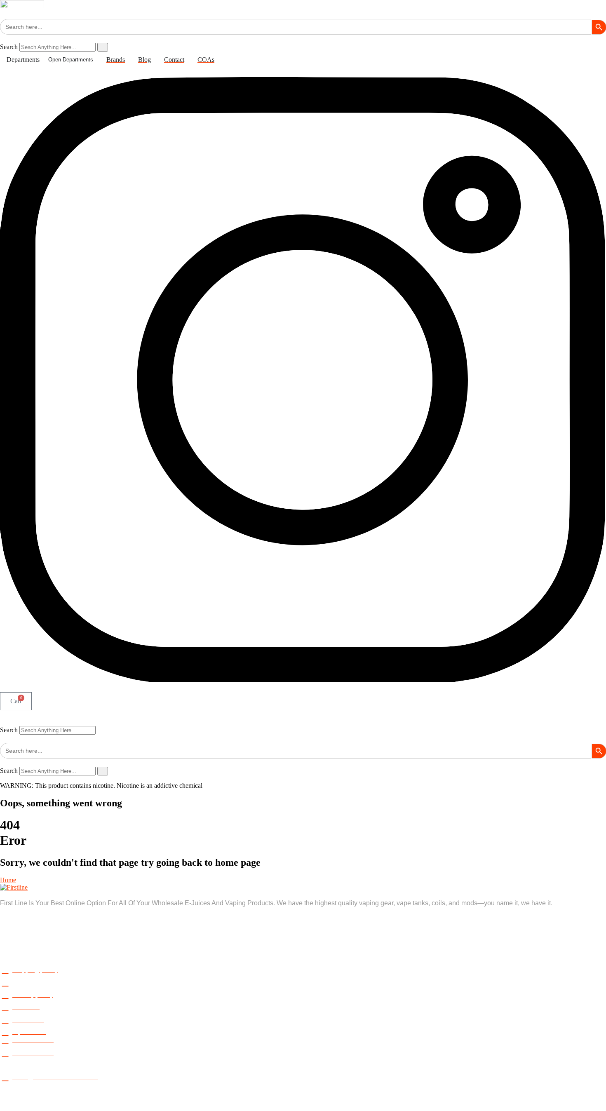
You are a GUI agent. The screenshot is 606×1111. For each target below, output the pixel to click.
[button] (303, 722)
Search (9, 46)
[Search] (102, 47)
